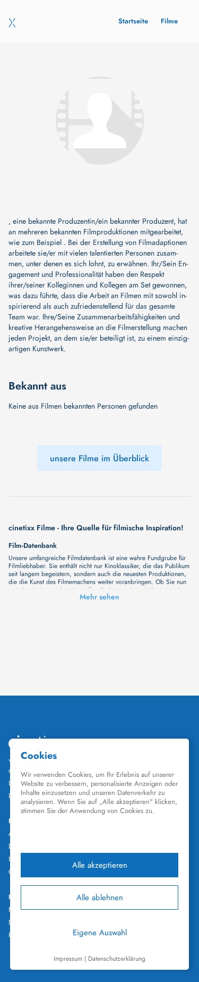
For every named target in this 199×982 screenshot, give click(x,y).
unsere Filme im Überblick (99, 458)
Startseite (133, 21)
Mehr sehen (99, 596)
